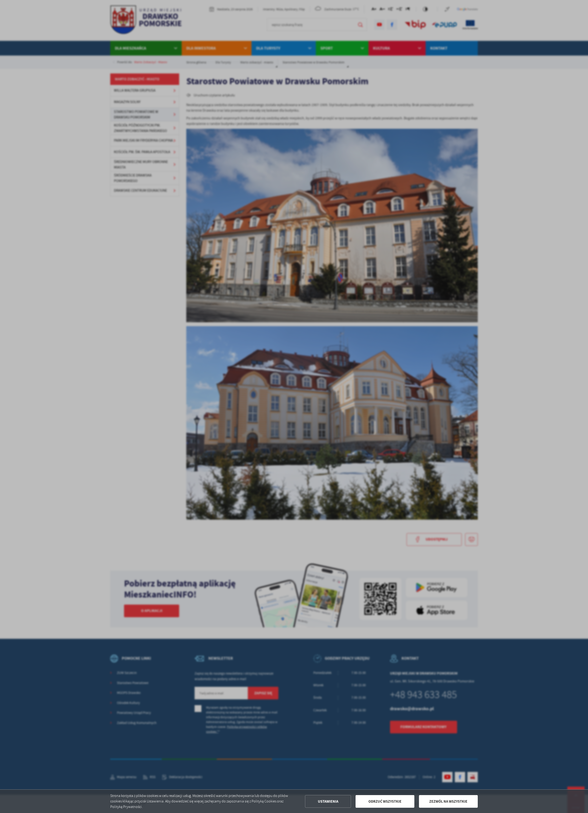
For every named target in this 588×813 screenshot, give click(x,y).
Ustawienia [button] (328, 801)
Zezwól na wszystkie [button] (448, 801)
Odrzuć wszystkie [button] (384, 801)
